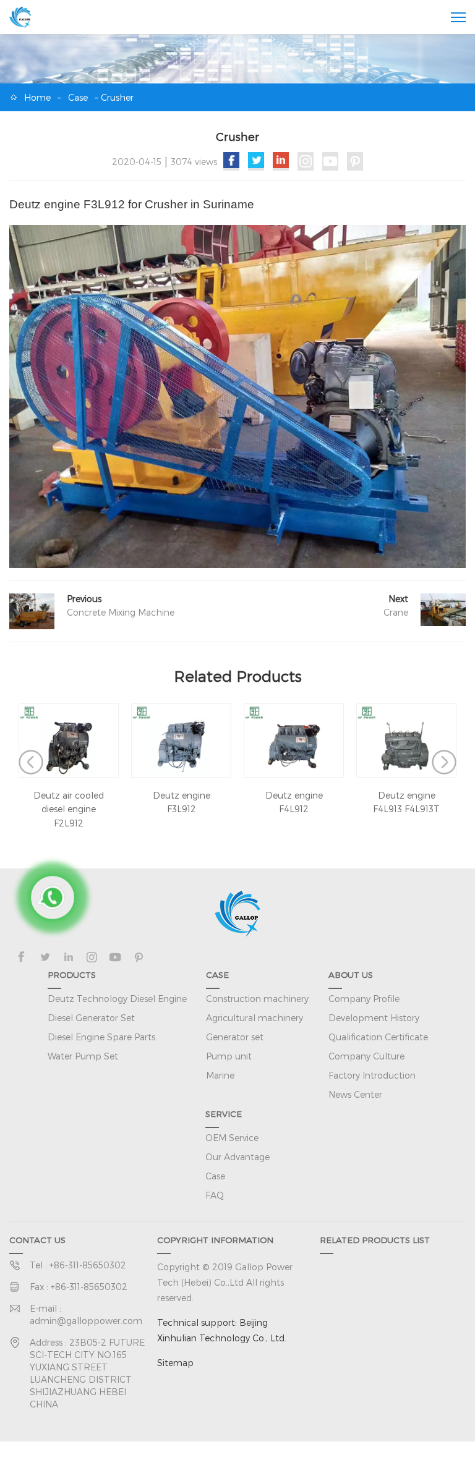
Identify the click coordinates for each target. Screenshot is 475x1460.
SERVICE (223, 1113)
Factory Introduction (372, 1075)
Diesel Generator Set (91, 1017)
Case (78, 97)
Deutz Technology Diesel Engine (117, 998)
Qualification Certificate (378, 1037)
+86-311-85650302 (87, 1265)
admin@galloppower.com (86, 1320)
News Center (355, 1094)
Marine (220, 1075)
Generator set (234, 1037)
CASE (217, 974)
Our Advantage (237, 1157)
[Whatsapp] (52, 897)
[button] (31, 762)
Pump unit (229, 1056)
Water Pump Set (83, 1056)
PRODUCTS (72, 974)
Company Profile (364, 998)
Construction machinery (257, 998)
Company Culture (366, 1056)
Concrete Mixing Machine (120, 612)
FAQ (214, 1195)
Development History (373, 1017)
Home (37, 97)
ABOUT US (350, 974)
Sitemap (175, 1362)
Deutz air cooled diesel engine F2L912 (68, 809)
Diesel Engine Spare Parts (101, 1037)
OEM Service (232, 1137)
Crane (395, 612)
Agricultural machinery (254, 1017)
